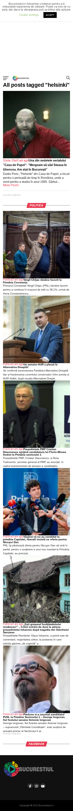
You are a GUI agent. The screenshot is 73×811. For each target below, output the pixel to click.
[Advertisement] (36, 37)
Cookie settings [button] (29, 15)
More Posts (11, 185)
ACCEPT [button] (50, 15)
